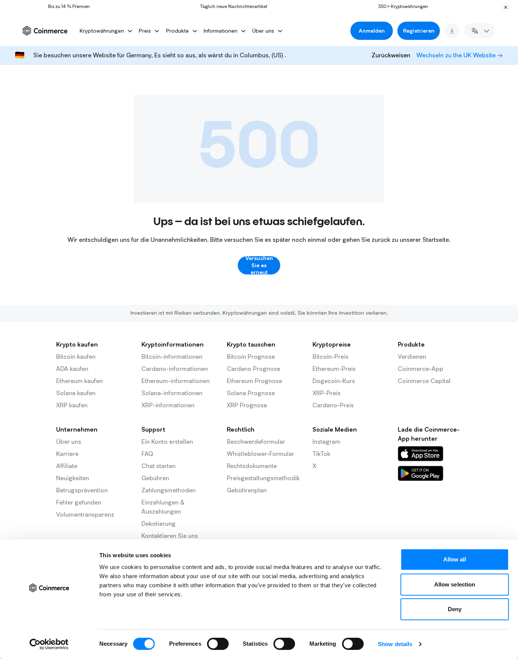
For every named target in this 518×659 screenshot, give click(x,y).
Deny (454, 609)
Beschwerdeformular (256, 441)
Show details (395, 644)
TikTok (321, 453)
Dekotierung (158, 523)
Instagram (326, 441)
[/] (420, 453)
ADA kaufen (72, 368)
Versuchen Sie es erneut (259, 265)
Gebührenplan (247, 490)
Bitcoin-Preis (330, 356)
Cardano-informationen (174, 368)
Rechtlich (240, 429)
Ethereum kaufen (79, 381)
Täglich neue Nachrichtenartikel (227, 6)
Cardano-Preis (333, 405)
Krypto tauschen (251, 344)
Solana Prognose (251, 393)
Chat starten (158, 466)
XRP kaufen (72, 405)
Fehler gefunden (78, 502)
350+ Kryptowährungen (397, 6)
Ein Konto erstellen (167, 441)
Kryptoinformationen (172, 344)
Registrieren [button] (419, 30)
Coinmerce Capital (424, 381)
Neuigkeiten (72, 478)
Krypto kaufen (77, 344)
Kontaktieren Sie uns (169, 535)
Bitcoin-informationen (171, 356)
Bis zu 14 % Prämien (62, 6)
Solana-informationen (171, 393)
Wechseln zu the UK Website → (459, 55)
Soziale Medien (334, 429)
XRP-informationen (168, 405)
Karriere (67, 453)
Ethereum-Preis (334, 368)
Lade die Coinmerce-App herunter (429, 434)
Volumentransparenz (85, 514)
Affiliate (66, 466)
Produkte (411, 344)
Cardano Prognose (253, 368)
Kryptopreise (331, 344)
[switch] (218, 644)
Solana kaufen (76, 393)
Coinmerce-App (420, 368)
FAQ (147, 453)
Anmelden (372, 30)
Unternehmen (76, 429)
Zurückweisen (391, 55)
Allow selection (455, 584)
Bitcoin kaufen (76, 356)
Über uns (68, 441)
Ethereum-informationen (175, 381)
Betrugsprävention (82, 490)
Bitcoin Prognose (251, 356)
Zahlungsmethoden (168, 490)
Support (153, 429)
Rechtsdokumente (252, 466)
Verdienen (412, 356)
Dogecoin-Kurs (333, 381)
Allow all (454, 559)
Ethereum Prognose (254, 381)
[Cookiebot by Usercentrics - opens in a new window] (49, 644)
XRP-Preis (326, 393)
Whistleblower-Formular (260, 453)
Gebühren (155, 478)
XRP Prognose (247, 405)
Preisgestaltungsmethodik (263, 478)
